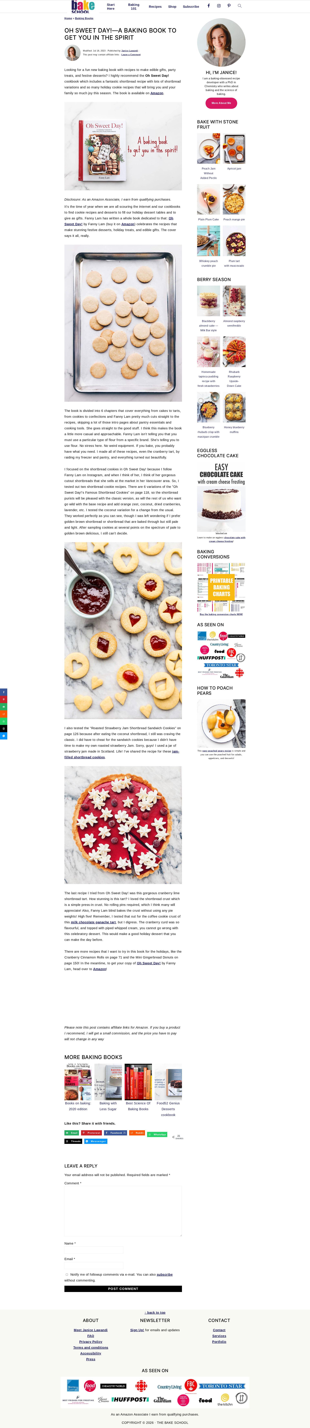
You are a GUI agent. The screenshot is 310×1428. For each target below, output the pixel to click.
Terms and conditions (90, 1347)
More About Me (221, 103)
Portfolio (219, 1341)
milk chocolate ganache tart (93, 922)
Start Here (111, 6)
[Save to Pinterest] (3, 699)
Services (219, 1336)
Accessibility (90, 1353)
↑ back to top (155, 1312)
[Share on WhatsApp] (3, 721)
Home (68, 18)
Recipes (155, 6)
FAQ (90, 1336)
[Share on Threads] (3, 728)
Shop (172, 6)
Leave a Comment (131, 54)
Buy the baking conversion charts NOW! (221, 614)
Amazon (156, 93)
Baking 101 (133, 6)
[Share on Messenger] (3, 736)
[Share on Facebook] (3, 692)
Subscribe (191, 6)
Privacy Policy (90, 1341)
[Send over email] (3, 706)
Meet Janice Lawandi (91, 1330)
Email (69, 1259)
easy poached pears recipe (216, 751)
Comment (73, 1183)
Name (70, 1243)
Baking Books (84, 18)
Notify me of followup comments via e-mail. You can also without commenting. (118, 1277)
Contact (219, 1330)
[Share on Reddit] (3, 714)
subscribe (165, 1274)
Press (90, 1359)
